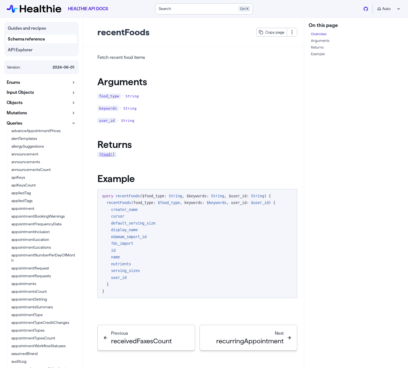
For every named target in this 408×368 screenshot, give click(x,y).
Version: (14, 67)
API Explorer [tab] (20, 49)
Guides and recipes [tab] (27, 28)
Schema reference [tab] (26, 39)
